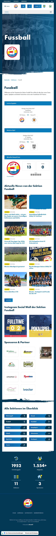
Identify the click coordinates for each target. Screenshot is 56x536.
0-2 (28, 115)
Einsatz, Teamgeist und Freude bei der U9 (39, 292)
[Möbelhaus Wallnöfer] (28, 352)
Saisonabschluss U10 (11, 292)
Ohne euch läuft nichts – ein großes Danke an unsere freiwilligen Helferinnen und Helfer (15, 216)
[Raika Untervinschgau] (11, 352)
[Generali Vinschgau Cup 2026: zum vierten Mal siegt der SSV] (15, 229)
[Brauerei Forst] (28, 364)
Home (14, 513)
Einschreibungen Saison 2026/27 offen (40, 267)
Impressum (24, 1)
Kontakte (16, 1)
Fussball (7, 11)
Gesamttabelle (10, 176)
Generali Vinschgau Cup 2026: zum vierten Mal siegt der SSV (14, 242)
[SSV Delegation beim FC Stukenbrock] (40, 229)
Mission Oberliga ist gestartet (14, 266)
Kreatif (31, 524)
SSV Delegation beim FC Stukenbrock (37, 242)
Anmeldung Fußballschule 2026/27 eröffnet (37, 215)
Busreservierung (38, 513)
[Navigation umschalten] (6, 6)
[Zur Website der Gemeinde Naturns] (44, 6)
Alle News (8, 300)
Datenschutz (28, 513)
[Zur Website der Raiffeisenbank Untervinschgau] (50, 6)
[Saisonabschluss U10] (15, 279)
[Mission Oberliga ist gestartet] (15, 254)
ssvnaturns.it (7, 1)
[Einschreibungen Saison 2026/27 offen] (40, 254)
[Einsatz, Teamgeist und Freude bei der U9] (40, 279)
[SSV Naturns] (16, 6)
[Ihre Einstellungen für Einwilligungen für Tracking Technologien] (2, 533)
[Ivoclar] (28, 389)
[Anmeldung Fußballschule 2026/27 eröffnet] (40, 202)
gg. (28, 142)
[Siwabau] (28, 377)
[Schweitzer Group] (11, 377)
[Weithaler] (11, 389)
